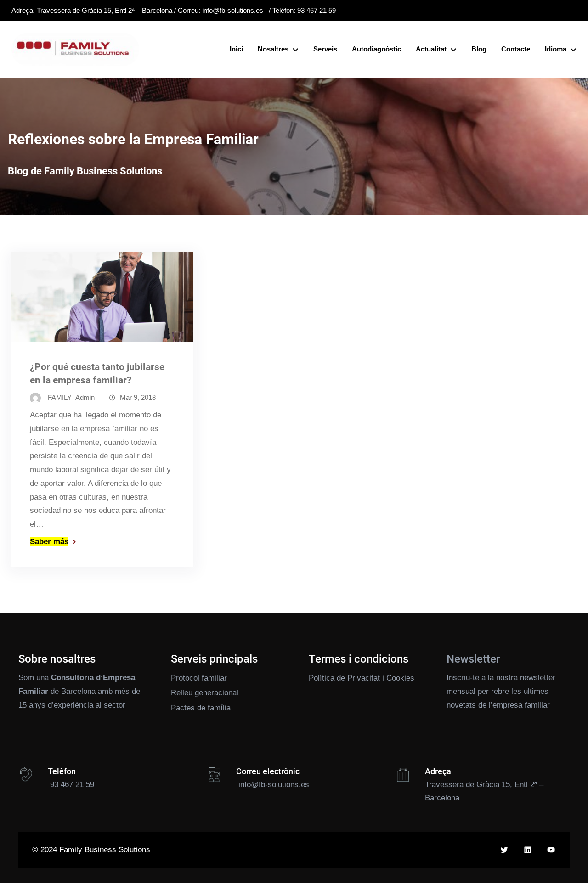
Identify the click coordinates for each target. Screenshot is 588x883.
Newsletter (473, 658)
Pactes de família (201, 707)
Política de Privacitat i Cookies (361, 678)
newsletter (537, 677)
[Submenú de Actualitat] (453, 49)
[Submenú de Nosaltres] (295, 49)
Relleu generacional (204, 692)
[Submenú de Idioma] (573, 49)
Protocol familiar (199, 678)
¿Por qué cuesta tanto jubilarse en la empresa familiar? (97, 373)
